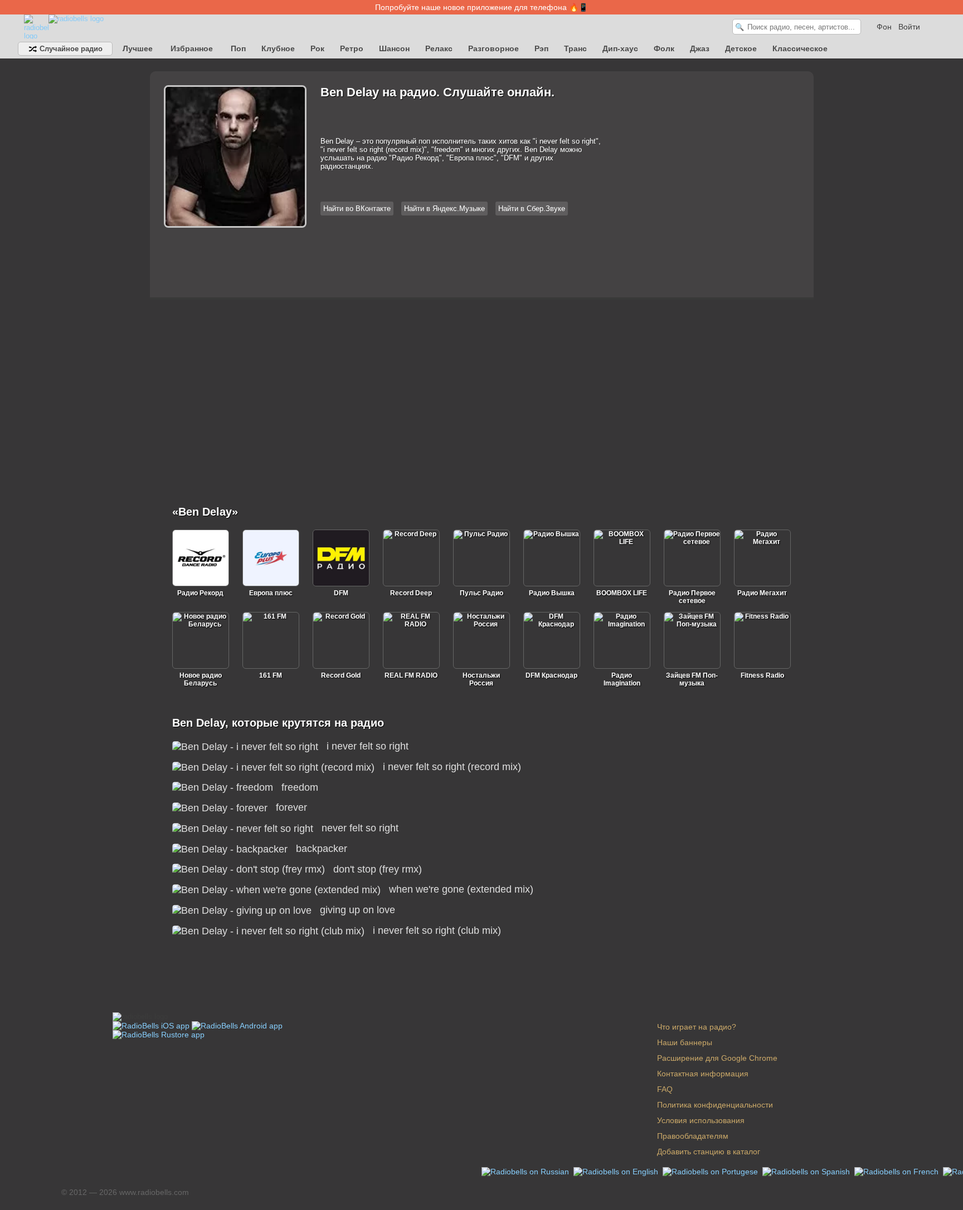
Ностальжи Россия (481, 679)
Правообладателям (692, 1135)
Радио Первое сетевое (692, 597)
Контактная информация (702, 1073)
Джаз (699, 48)
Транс (575, 48)
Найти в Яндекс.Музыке (444, 208)
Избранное (192, 48)
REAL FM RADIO (411, 675)
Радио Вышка (552, 593)
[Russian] (526, 1171)
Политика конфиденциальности (715, 1104)
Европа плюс (271, 593)
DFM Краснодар (551, 675)
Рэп (541, 48)
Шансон (394, 48)
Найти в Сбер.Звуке (531, 208)
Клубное (278, 48)
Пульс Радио (481, 593)
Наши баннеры (684, 1042)
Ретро (351, 48)
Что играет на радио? (696, 1026)
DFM (341, 593)
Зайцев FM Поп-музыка (692, 679)
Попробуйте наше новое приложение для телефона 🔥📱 (481, 7)
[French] (897, 1171)
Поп (238, 48)
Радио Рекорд (200, 593)
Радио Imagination (622, 679)
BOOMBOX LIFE (621, 593)
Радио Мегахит (762, 593)
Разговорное (493, 48)
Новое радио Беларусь (200, 679)
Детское (741, 48)
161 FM (270, 675)
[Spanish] (807, 1171)
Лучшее (138, 48)
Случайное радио (70, 49)
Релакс (439, 48)
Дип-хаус (620, 48)
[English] (616, 1171)
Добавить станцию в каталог (708, 1151)
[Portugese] (711, 1171)
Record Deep (411, 593)
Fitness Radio (762, 675)
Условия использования (701, 1120)
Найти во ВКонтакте (357, 208)
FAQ (665, 1089)
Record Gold (341, 675)
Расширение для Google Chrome (717, 1058)
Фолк (664, 48)
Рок (317, 48)
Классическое (800, 48)
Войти (909, 26)
